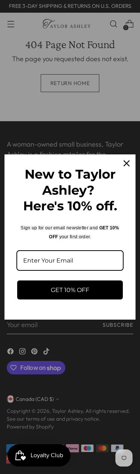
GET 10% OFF (70, 289)
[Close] (127, 163)
